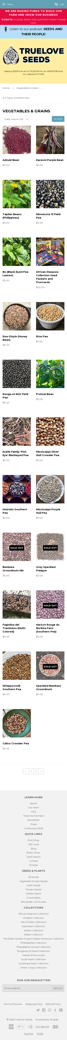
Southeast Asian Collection (33, 963)
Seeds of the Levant (33, 955)
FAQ (33, 811)
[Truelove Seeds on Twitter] (38, 1010)
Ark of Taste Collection (33, 922)
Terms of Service (13, 1004)
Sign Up (58, 988)
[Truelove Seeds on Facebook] (44, 1010)
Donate (33, 865)
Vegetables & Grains (27, 88)
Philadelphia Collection (33, 942)
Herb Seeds (33, 885)
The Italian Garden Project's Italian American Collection (33, 938)
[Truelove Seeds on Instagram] (49, 1010)
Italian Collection (33, 934)
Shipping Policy (33, 1004)
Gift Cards (33, 844)
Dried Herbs (33, 897)
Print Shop (33, 840)
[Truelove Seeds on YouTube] (61, 1010)
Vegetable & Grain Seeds (33, 881)
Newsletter (33, 820)
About (33, 803)
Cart (61, 4)
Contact (33, 860)
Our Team (33, 807)
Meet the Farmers (34, 815)
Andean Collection (33, 917)
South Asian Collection (33, 959)
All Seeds (33, 877)
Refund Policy (53, 1004)
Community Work (33, 828)
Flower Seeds (33, 889)
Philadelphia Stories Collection (33, 947)
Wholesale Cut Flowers (33, 901)
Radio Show (33, 852)
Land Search (33, 856)
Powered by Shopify (46, 1019)
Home (6, 88)
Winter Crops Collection (33, 967)
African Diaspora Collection (33, 913)
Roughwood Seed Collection (33, 951)
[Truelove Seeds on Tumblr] (55, 1010)
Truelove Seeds (23, 1019)
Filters (58, 119)
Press (34, 824)
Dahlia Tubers (33, 893)
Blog (33, 848)
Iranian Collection (33, 930)
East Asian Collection (33, 926)
